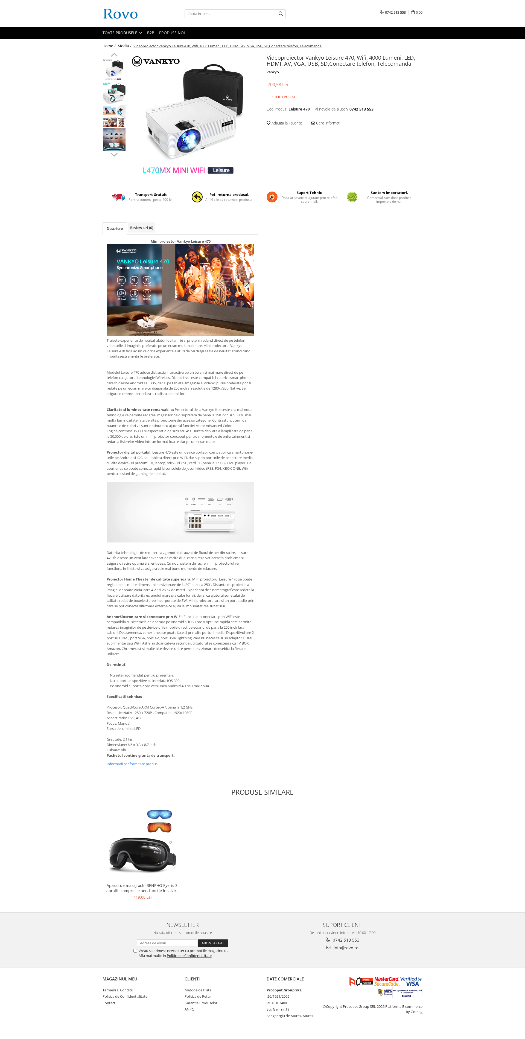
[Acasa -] (130, 13)
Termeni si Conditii (118, 990)
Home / (110, 45)
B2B (150, 32)
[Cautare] (281, 13)
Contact (109, 1002)
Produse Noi (172, 32)
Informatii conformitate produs (132, 763)
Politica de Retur (198, 996)
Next (114, 154)
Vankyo (273, 71)
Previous (114, 55)
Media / (125, 45)
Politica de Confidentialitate (189, 955)
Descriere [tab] (115, 228)
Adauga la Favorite (286, 123)
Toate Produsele (120, 32)
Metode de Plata (198, 990)
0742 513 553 (346, 940)
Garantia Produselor (201, 1002)
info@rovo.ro (345, 947)
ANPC (189, 1009)
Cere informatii (328, 123)
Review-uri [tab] (141, 227)
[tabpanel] (193, 118)
